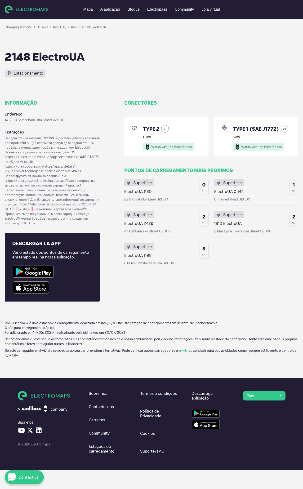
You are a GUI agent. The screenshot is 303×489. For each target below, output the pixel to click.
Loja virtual (210, 9)
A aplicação (110, 9)
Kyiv (184, 350)
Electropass (157, 9)
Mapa (88, 9)
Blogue (134, 9)
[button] (264, 395)
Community (184, 9)
